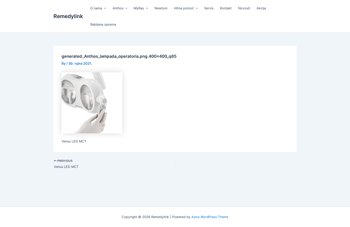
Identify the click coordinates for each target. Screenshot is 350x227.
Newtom (161, 8)
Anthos (118, 8)
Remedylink (68, 16)
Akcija (261, 8)
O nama (96, 8)
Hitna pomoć (184, 8)
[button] (104, 8)
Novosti (244, 8)
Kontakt (226, 8)
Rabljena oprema (103, 24)
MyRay (139, 8)
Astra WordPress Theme (209, 217)
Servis (208, 8)
